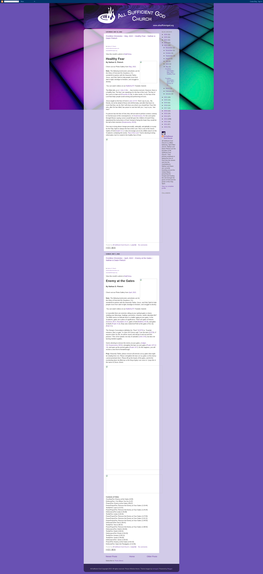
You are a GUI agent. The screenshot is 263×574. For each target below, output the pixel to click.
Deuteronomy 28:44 (129, 122)
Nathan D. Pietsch (111, 46)
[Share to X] (111, 248)
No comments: (143, 245)
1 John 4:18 (123, 90)
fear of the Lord (133, 133)
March (168, 88)
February (169, 91)
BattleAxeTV (130, 86)
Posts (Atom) (119, 560)
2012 (166, 121)
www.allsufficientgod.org (111, 50)
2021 (166, 97)
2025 (166, 37)
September (169, 56)
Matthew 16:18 (143, 322)
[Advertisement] (93, 61)
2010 (166, 127)
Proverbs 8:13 (126, 94)
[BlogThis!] (109, 248)
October (168, 53)
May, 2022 (132, 66)
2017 (166, 108)
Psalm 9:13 (116, 324)
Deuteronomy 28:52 (115, 345)
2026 (166, 34)
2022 (166, 45)
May (167, 66)
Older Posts (152, 556)
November (169, 50)
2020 (166, 100)
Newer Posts (111, 556)
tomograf (155, 569)
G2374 (140, 330)
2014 (166, 116)
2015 (166, 113)
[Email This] (107, 248)
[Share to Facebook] (113, 248)
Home (132, 556)
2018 (166, 105)
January (168, 94)
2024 (166, 40)
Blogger (169, 569)
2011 (166, 124)
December (169, 47)
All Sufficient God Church (168, 137)
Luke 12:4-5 (133, 101)
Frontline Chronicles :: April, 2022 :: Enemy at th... (170, 82)
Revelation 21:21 (122, 322)
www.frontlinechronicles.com (112, 48)
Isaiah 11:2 (119, 131)
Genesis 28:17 (111, 322)
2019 (166, 102)
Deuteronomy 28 (139, 116)
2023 (166, 42)
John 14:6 (142, 336)
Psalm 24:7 (133, 347)
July (167, 61)
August (168, 58)
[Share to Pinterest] (115, 248)
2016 (166, 111)
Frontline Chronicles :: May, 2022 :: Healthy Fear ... (170, 72)
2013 (166, 119)
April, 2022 (132, 292)
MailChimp (127, 54)
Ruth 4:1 (109, 326)
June (167, 64)
